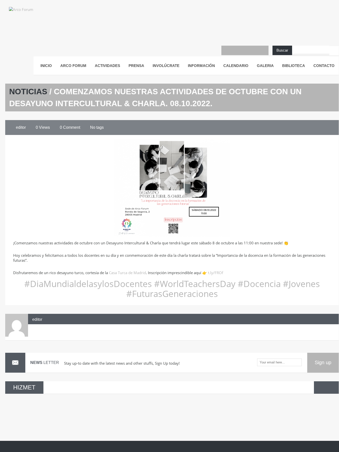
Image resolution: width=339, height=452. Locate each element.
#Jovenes (300, 284)
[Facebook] (226, 50)
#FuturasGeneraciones (172, 293)
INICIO (46, 66)
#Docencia (258, 284)
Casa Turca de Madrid (127, 272)
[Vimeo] (264, 50)
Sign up (323, 362)
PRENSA (136, 66)
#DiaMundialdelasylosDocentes (88, 284)
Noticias (28, 91)
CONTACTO (324, 66)
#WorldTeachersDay (195, 284)
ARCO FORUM (73, 66)
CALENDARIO (235, 66)
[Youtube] (235, 50)
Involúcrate (166, 66)
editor (37, 319)
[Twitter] (245, 50)
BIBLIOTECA (293, 66)
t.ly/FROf (215, 272)
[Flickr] (254, 50)
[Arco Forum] (26, 14)
